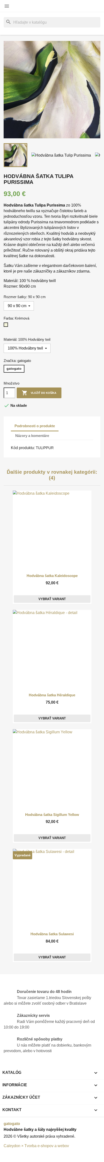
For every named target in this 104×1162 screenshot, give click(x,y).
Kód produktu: (23, 448)
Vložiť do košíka (39, 393)
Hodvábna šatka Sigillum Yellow (52, 815)
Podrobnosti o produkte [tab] (35, 426)
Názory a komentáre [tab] (32, 436)
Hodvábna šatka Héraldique (52, 695)
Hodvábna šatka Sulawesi (52, 934)
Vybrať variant (52, 599)
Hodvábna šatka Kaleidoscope (52, 576)
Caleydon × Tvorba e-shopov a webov (36, 1146)
